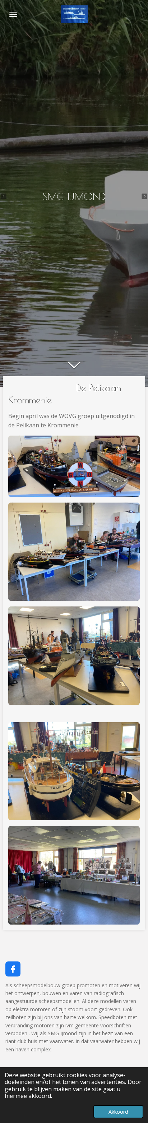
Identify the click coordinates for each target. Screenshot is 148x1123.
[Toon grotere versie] (74, 466)
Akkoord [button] (118, 1111)
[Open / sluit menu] (13, 14)
